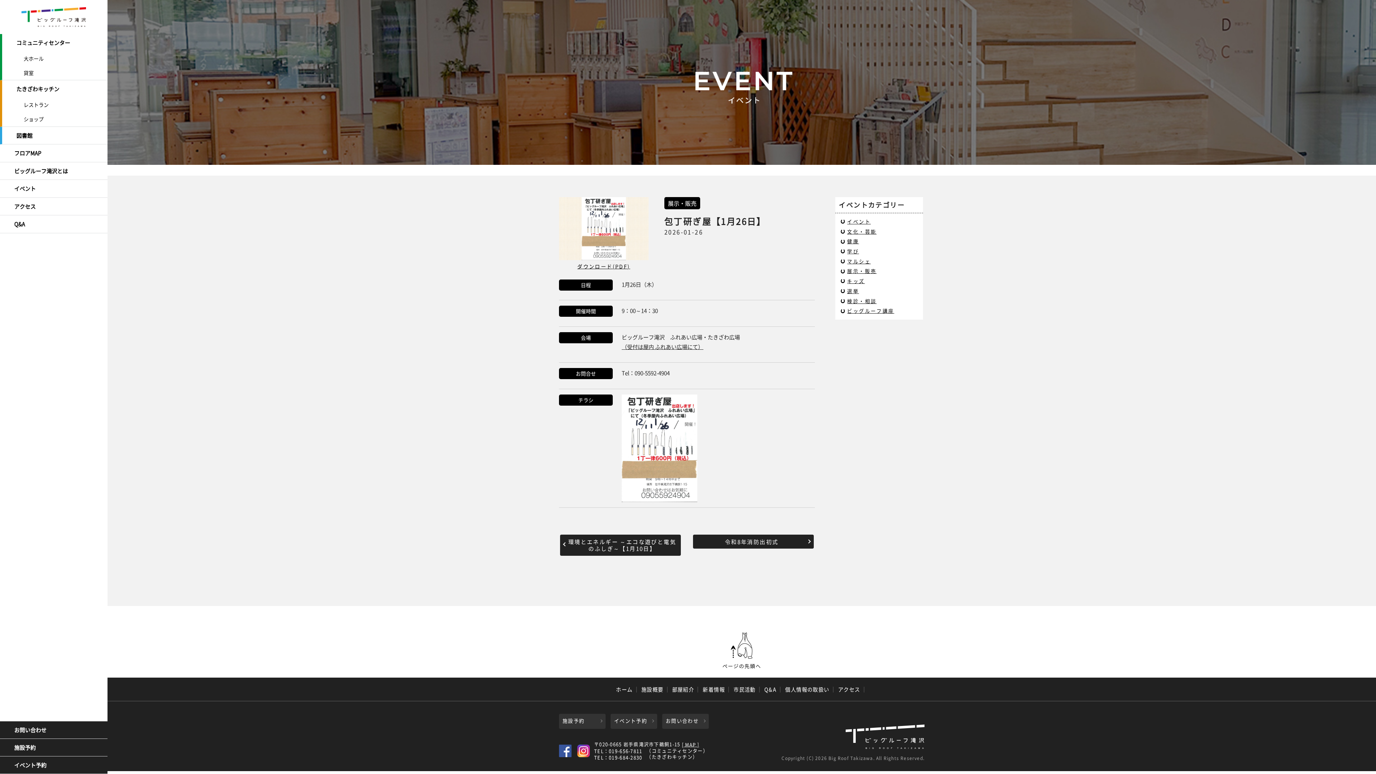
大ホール (34, 58)
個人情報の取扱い (807, 689)
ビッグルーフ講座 (870, 310)
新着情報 (714, 689)
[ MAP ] (690, 745)
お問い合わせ (30, 730)
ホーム (624, 689)
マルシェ (859, 261)
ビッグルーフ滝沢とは (41, 171)
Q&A (19, 224)
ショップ (34, 119)
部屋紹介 (683, 689)
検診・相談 (861, 301)
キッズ (856, 281)
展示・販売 (861, 270)
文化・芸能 (861, 231)
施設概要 (652, 689)
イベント (25, 188)
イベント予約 (30, 765)
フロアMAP (27, 153)
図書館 (24, 135)
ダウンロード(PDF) (603, 266)
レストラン (36, 104)
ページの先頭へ (742, 651)
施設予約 (25, 747)
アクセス (25, 206)
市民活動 (745, 689)
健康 (853, 241)
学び (853, 251)
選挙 (853, 291)
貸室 (29, 72)
